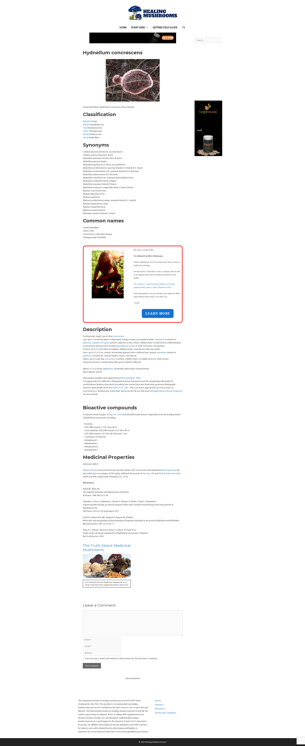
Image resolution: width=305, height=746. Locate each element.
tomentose (159, 339)
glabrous (87, 342)
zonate (132, 346)
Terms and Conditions (165, 712)
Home (123, 27)
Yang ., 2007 (115, 414)
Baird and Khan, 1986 (130, 378)
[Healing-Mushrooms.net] (152, 12)
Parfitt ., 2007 (120, 387)
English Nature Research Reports (167, 391)
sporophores (122, 346)
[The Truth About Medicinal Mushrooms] (107, 576)
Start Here (138, 27)
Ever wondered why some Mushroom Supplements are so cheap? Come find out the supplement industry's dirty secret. (107, 583)
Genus (86, 137)
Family (86, 134)
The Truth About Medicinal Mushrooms (107, 547)
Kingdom (87, 121)
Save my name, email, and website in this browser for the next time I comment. (121, 658)
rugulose (96, 342)
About (158, 700)
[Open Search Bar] (184, 27)
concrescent (118, 336)
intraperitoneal (171, 470)
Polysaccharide (90, 470)
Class (85, 127)
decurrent (110, 359)
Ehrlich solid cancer (168, 473)
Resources (160, 708)
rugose (106, 342)
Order (86, 131)
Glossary (159, 704)
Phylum (86, 124)
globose (109, 368)
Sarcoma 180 (148, 473)
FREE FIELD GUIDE (165, 27)
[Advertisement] (132, 685)
